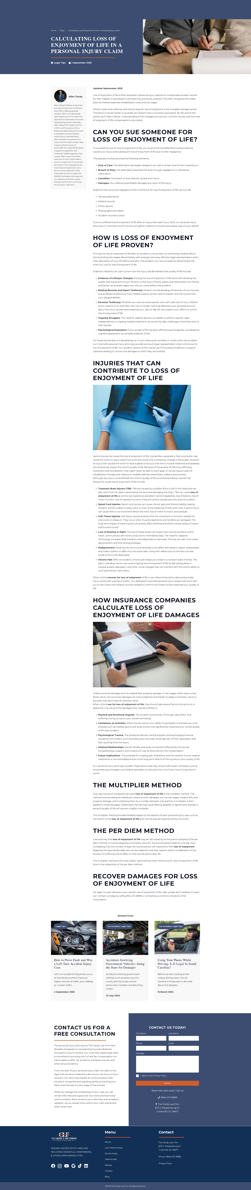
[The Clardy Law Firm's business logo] (64, 1136)
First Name (141, 1033)
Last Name (174, 1033)
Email (171, 1043)
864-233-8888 (134, 896)
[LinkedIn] (86, 1166)
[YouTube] (66, 1166)
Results (108, 1165)
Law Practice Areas (114, 1148)
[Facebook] (53, 1166)
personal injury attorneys (111, 766)
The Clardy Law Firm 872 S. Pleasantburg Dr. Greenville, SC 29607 (170, 1146)
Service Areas (111, 1153)
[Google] (74, 1166)
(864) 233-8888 (173, 1157)
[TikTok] (80, 1166)
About (108, 1142)
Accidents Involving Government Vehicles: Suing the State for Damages (125, 964)
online (163, 896)
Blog (107, 1176)
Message (140, 1053)
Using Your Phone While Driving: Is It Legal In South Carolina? (177, 964)
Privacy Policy (165, 1163)
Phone (139, 1043)
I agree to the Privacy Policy (153, 1075)
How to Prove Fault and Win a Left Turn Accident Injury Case (73, 964)
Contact (108, 1171)
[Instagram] (60, 1166)
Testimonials (111, 1159)
